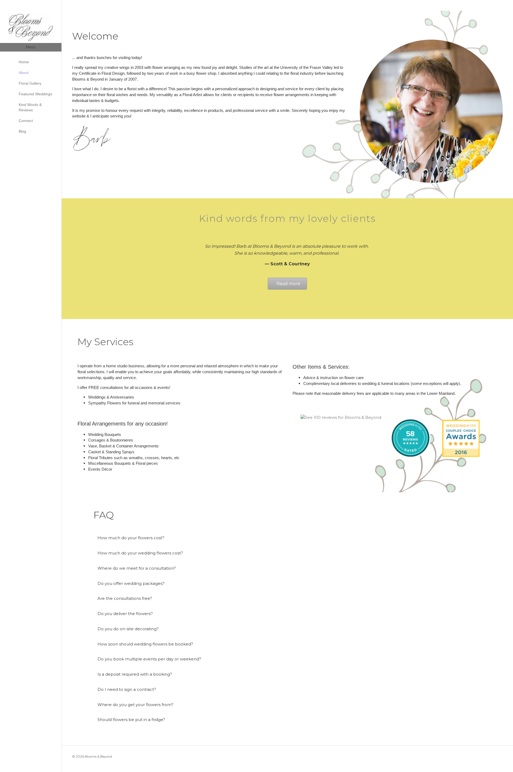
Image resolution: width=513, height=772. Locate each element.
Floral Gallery (30, 83)
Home (24, 62)
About (24, 72)
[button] (287, 537)
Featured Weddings (35, 94)
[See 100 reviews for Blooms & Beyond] (341, 417)
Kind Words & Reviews (30, 107)
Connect (26, 121)
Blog (22, 131)
